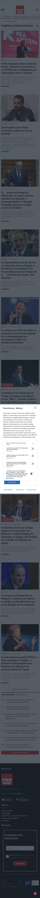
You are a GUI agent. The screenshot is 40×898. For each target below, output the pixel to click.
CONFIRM (12, 482)
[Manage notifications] (35, 893)
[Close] (36, 408)
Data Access (20, 490)
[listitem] (20, 443)
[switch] (32, 449)
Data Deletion (8, 490)
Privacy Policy (31, 490)
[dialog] (20, 449)
